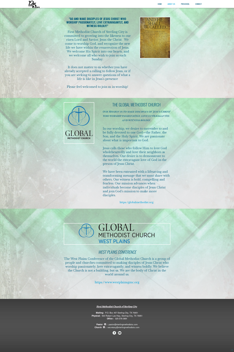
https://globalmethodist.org (136, 202)
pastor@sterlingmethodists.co (122, 324)
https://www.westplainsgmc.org (117, 282)
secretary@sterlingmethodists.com (123, 327)
